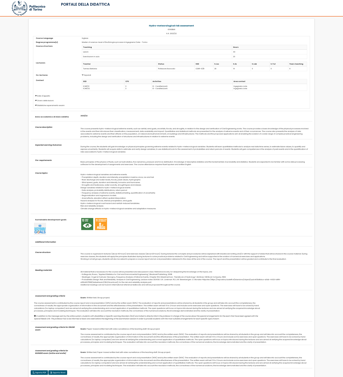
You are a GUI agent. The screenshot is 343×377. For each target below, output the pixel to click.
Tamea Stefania (90, 68)
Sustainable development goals (50, 219)
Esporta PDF (40, 372)
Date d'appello (43, 96)
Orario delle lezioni (45, 100)
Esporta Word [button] (58, 372)
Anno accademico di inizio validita (52, 117)
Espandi (87, 75)
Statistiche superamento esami (50, 105)
